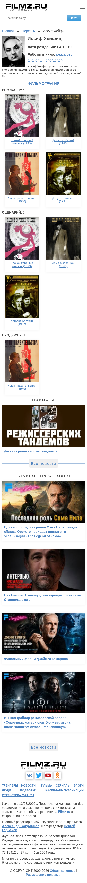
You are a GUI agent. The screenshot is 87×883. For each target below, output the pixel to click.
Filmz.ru (64, 812)
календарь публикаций (64, 790)
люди (6, 790)
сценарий (36, 60)
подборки (28, 790)
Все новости (43, 464)
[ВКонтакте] (29, 775)
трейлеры (10, 785)
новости (28, 785)
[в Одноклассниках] (57, 775)
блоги (79, 785)
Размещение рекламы (44, 874)
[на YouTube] (48, 775)
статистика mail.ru (18, 795)
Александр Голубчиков (20, 826)
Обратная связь (62, 870)
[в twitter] (38, 775)
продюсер (54, 60)
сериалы (63, 785)
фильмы (46, 785)
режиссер (64, 54)
